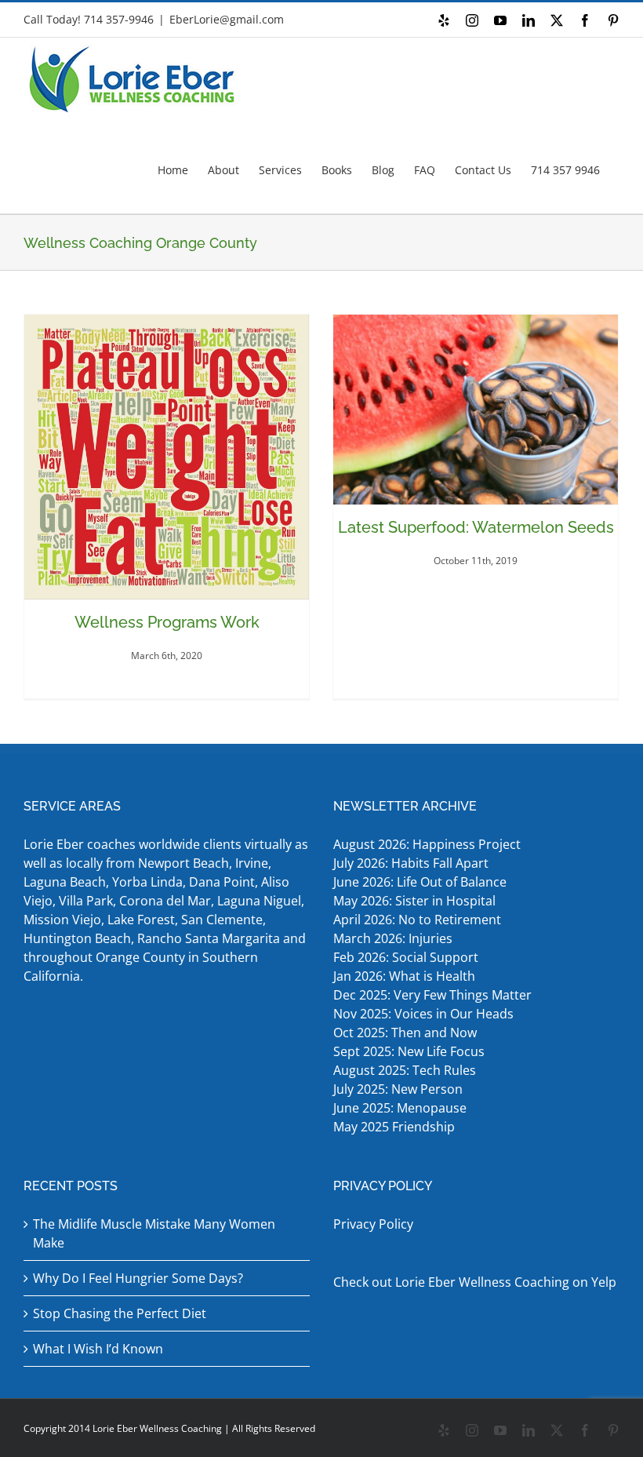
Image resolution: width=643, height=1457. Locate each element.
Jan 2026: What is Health (404, 976)
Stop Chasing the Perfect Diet (119, 1313)
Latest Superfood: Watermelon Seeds (476, 527)
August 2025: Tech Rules (404, 1070)
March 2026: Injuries (392, 938)
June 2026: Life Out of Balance (420, 882)
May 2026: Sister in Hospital (416, 900)
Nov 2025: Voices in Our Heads (423, 1013)
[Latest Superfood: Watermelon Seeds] (475, 409)
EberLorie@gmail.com (226, 19)
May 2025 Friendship (394, 1126)
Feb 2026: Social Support (405, 957)
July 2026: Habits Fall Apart (411, 863)
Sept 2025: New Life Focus (409, 1051)
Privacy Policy (373, 1224)
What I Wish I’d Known (98, 1348)
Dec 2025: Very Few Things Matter (432, 995)
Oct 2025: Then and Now (405, 1032)
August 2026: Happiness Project (427, 844)
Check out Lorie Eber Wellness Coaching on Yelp (474, 1282)
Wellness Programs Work (167, 622)
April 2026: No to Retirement (418, 919)
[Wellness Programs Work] (166, 457)
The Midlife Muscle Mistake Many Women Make (154, 1233)
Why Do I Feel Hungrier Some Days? (138, 1278)
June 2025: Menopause (401, 1107)
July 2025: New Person (398, 1089)
